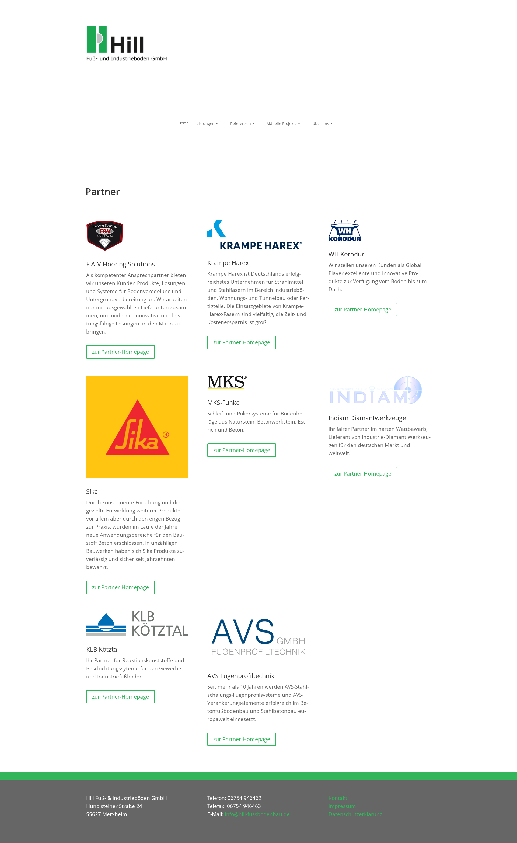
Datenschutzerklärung (355, 814)
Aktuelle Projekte (282, 123)
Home (183, 123)
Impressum (342, 806)
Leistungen (205, 123)
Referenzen (240, 123)
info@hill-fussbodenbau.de (257, 814)
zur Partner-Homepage (120, 351)
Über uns (320, 123)
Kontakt (338, 798)
